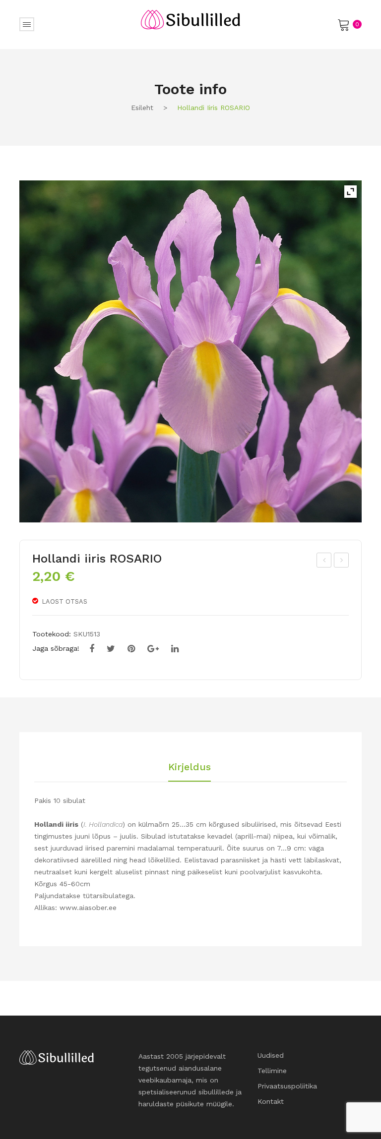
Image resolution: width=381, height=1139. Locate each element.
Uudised (270, 1055)
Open (26, 24)
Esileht (142, 108)
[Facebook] (91, 649)
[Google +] (153, 649)
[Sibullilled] (190, 19)
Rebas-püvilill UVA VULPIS (341, 562)
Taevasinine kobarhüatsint (324, 562)
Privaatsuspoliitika (287, 1086)
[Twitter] (111, 649)
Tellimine (272, 1071)
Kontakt (270, 1101)
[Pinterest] (131, 649)
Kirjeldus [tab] (189, 767)
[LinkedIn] (175, 649)
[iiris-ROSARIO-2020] (190, 351)
